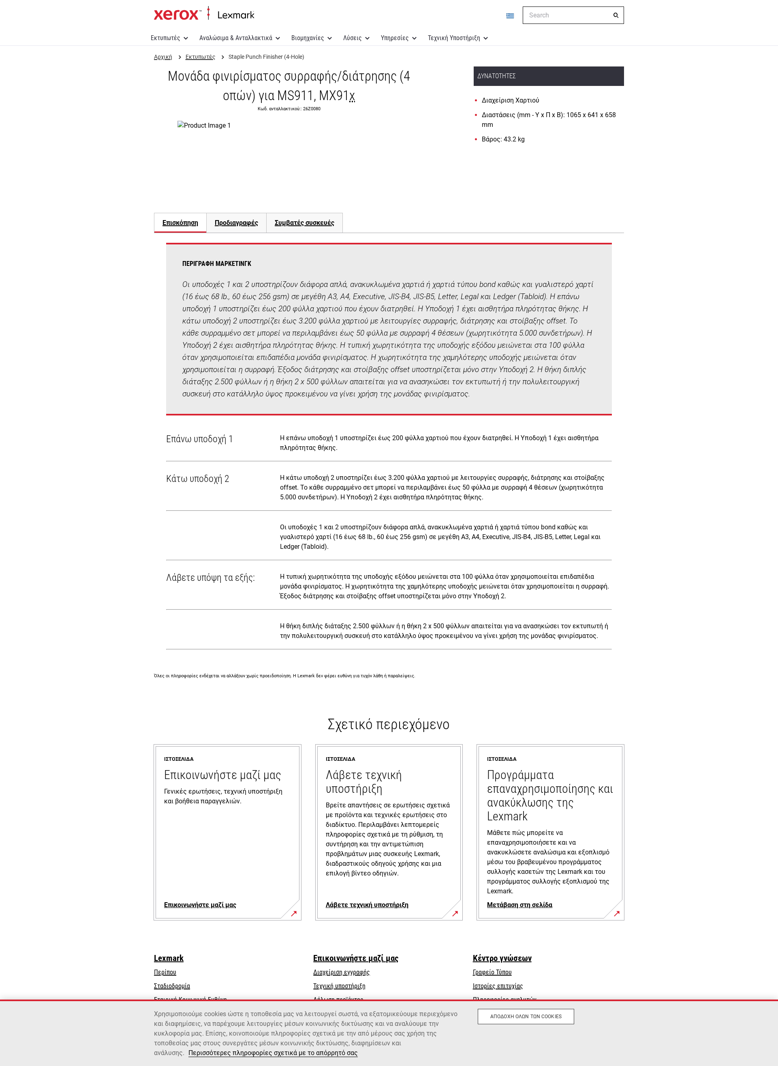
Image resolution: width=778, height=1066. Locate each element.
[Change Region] (510, 15)
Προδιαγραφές (236, 223)
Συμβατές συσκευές (304, 223)
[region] (389, 1033)
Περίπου (165, 972)
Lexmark (169, 958)
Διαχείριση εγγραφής (341, 972)
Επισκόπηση (180, 223)
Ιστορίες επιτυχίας (498, 986)
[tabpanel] (389, 448)
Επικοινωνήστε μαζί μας (355, 958)
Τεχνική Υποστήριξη (454, 38)
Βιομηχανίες (307, 38)
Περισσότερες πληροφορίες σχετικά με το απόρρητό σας (273, 1053)
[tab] (180, 223)
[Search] (616, 15)
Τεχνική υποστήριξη (339, 986)
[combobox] (573, 15)
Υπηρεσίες (395, 38)
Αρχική (204, 13)
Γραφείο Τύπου (492, 972)
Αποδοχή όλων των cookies (526, 1016)
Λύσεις (352, 38)
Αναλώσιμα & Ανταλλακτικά (235, 38)
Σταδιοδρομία (172, 986)
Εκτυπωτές (165, 38)
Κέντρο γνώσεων (502, 958)
